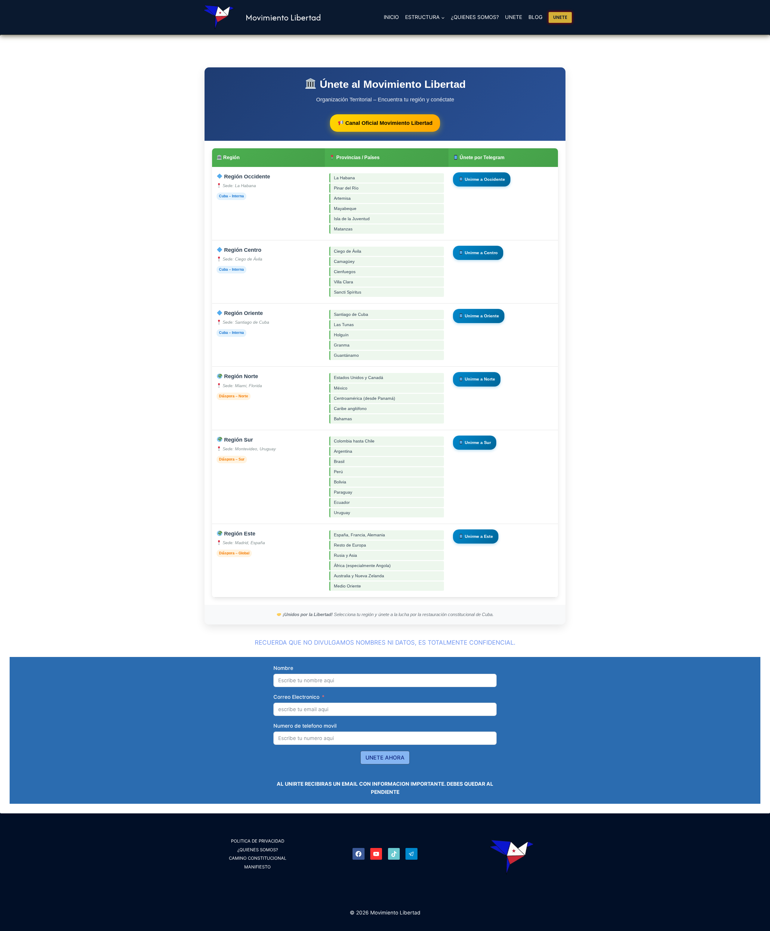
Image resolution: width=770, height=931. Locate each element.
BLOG (535, 17)
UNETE (513, 17)
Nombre (283, 668)
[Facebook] (358, 854)
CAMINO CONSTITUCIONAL (257, 858)
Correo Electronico (296, 697)
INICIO (391, 17)
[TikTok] (394, 854)
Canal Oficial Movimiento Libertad (388, 123)
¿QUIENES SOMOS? (475, 17)
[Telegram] (411, 854)
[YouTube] (376, 854)
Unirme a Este (478, 536)
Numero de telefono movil (305, 726)
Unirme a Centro (481, 252)
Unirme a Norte (479, 379)
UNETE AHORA (385, 757)
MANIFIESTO (257, 866)
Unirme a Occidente (484, 179)
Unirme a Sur (477, 442)
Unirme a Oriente (481, 315)
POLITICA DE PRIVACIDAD (257, 840)
